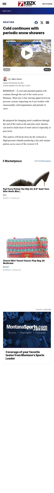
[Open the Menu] (4, 4)
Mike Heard (17, 79)
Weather (8, 22)
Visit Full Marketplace (43, 161)
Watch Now (46, 4)
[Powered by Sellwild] (47, 309)
